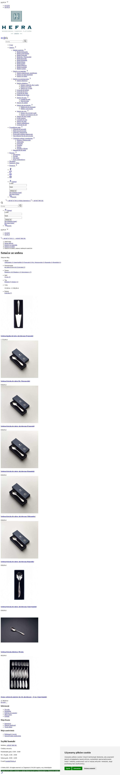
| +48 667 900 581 (20, 238)
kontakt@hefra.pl (10, 761)
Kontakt (6, 716)
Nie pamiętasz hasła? (15, 192)
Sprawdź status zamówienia (12, 736)
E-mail (11, 183)
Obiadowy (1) (17, 272)
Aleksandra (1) (9, 262)
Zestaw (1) (15, 282)
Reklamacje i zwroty (10, 734)
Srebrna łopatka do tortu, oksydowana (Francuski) (17, 336)
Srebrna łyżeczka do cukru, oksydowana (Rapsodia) (17, 561)
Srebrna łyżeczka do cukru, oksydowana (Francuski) (17, 426)
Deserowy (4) (8, 272)
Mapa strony (8, 714)
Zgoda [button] (68, 768)
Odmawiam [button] (77, 768)
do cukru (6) (8, 267)
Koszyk (14, 197)
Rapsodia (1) (49, 262)
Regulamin (7, 711)
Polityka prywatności (10, 713)
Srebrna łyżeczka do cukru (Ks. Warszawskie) (15, 381)
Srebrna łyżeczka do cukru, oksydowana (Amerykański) (19, 607)
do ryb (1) (15, 267)
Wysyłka (7, 709)
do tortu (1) (21, 267)
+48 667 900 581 (38, 200)
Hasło (11, 187)
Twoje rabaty (8, 727)
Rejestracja (7, 723)
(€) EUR (7, 5)
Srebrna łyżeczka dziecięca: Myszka (12, 652)
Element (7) (8, 282)
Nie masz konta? (14, 194)
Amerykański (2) (19, 262)
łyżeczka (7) (8, 293)
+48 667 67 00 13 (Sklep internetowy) (19, 200)
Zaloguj (14, 181)
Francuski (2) (28, 262)
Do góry (4, 702)
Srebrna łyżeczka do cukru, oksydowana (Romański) (17, 471)
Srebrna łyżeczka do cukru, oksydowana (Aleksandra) (18, 516)
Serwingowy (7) (26, 272)
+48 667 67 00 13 (8, 238)
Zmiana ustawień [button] (89, 768)
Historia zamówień (10, 725)
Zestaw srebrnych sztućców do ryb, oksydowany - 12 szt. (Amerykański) (24, 697)
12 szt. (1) (7, 277)
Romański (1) (57, 262)
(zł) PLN (7, 7)
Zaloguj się (13, 191)
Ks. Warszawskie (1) (38, 262)
